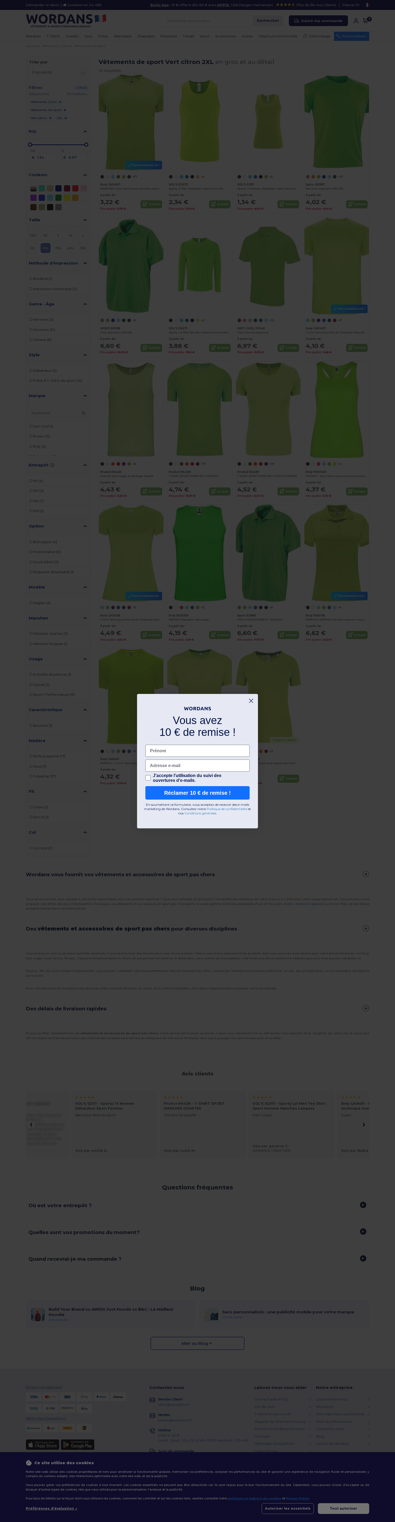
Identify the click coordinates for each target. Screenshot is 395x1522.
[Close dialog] (251, 700)
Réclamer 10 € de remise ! (197, 793)
